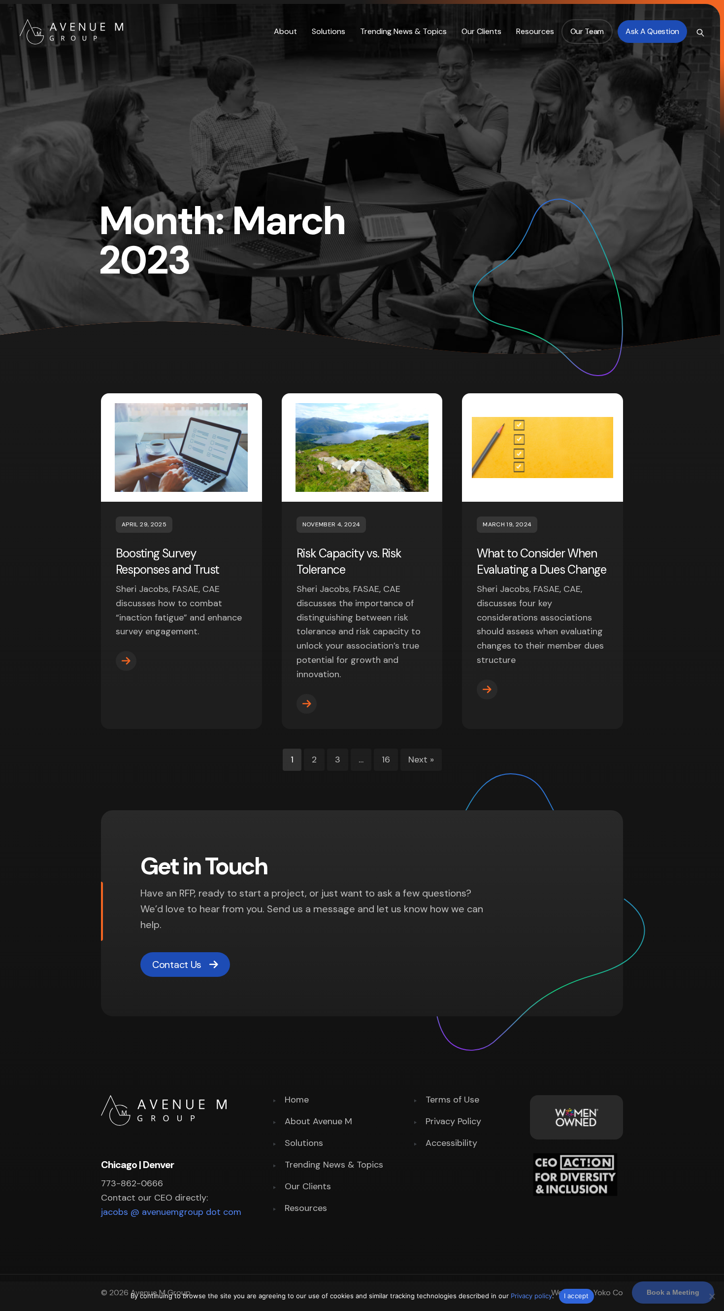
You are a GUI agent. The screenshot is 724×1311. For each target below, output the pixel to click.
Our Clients (481, 31)
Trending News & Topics (403, 31)
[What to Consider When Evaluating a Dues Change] (487, 689)
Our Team (587, 31)
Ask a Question (652, 31)
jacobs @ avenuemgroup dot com (171, 1212)
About (285, 31)
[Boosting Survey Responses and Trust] (126, 661)
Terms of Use (452, 1100)
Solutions (328, 31)
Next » (421, 759)
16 (386, 759)
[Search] (699, 31)
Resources (535, 31)
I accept (576, 1296)
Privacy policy (531, 1296)
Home (297, 1100)
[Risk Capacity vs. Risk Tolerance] (306, 704)
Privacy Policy (453, 1122)
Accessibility (451, 1143)
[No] (712, 1296)
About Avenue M (318, 1122)
